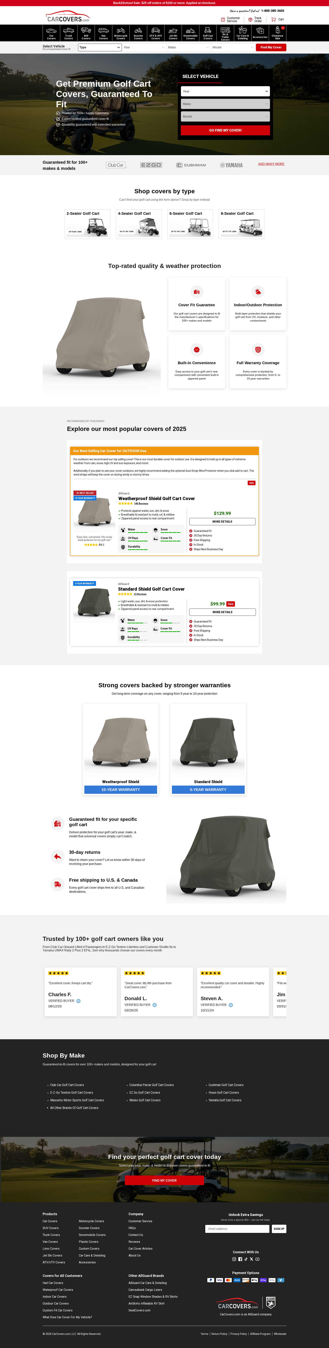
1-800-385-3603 (272, 11)
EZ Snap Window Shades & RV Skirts (153, 1296)
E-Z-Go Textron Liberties (122, 947)
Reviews (134, 1242)
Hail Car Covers (53, 1283)
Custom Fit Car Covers (58, 1310)
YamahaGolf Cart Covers (225, 1100)
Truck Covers (51, 1235)
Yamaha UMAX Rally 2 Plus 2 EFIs (66, 950)
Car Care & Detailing (92, 1255)
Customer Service (140, 1221)
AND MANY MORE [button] (271, 164)
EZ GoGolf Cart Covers (144, 1092)
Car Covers (50, 1221)
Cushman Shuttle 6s (159, 947)
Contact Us (136, 1235)
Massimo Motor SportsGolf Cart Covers (77, 1100)
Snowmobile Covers (92, 1235)
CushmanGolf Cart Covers (226, 1085)
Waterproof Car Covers (58, 1290)
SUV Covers (51, 1228)
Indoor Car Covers (55, 1296)
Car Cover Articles (141, 1248)
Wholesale (280, 1333)
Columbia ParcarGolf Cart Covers (151, 1085)
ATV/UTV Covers (54, 1262)
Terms (204, 1333)
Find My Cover (271, 47)
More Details (222, 521)
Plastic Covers (88, 1242)
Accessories (87, 1262)
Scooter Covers (89, 1228)
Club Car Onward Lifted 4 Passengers (76, 947)
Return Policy (219, 1333)
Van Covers (50, 1242)
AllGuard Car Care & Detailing (148, 1283)
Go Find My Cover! (225, 130)
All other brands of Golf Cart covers (74, 1108)
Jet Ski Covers (52, 1255)
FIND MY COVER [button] (164, 1180)
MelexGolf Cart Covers (145, 1100)
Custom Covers (89, 1248)
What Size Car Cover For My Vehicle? (67, 1317)
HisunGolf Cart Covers (224, 1092)
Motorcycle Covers (91, 1221)
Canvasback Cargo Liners (145, 1290)
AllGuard (253, 1314)
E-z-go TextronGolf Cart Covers (71, 1092)
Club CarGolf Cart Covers (67, 1085)
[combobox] (79, 47)
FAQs (132, 1228)
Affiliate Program (260, 1333)
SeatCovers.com (139, 1310)
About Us (135, 1255)
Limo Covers (51, 1248)
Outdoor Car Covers (56, 1303)
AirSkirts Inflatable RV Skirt (146, 1303)
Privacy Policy (239, 1333)
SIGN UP (279, 1228)
